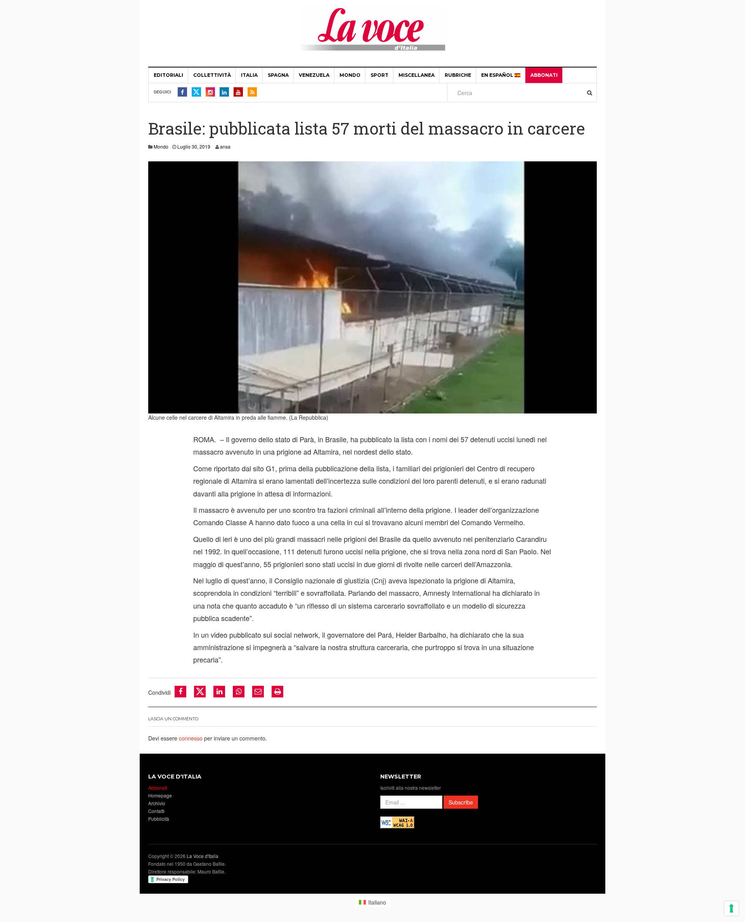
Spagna (278, 75)
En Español (498, 75)
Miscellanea (416, 75)
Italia (249, 75)
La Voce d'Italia (202, 856)
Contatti (156, 811)
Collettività (212, 75)
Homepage (160, 795)
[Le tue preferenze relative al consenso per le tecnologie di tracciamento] (731, 908)
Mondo (350, 75)
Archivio (156, 803)
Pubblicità (158, 818)
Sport (379, 75)
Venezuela (314, 75)
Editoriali (168, 75)
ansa (225, 146)
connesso (191, 738)
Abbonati (544, 75)
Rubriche (458, 75)
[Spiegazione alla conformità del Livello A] (397, 821)
